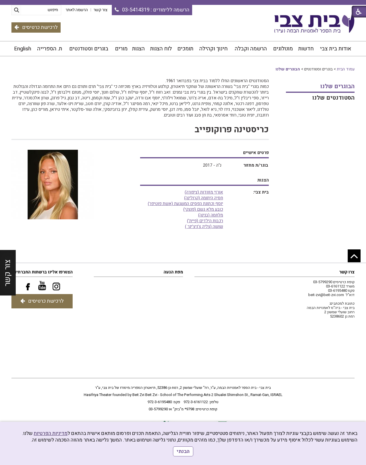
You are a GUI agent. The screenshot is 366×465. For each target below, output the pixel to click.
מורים (121, 49)
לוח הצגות (161, 49)
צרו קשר (347, 272)
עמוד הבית (346, 69)
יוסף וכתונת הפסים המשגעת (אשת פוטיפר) (185, 203)
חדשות (306, 49)
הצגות (138, 49)
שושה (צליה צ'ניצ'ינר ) (204, 226)
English (22, 49)
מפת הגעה (173, 272)
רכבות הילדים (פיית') (205, 221)
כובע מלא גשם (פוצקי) (203, 209)
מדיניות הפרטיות (50, 433)
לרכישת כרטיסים (40, 27)
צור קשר (7, 272)
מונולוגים (283, 49)
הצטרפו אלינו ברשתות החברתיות (42, 272)
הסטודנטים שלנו (333, 98)
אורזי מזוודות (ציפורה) (204, 192)
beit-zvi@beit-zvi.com (326, 294)
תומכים (185, 49)
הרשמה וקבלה (251, 49)
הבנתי (183, 451)
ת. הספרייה (49, 49)
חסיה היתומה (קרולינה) (203, 198)
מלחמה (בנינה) (210, 215)
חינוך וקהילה (213, 49)
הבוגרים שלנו (288, 69)
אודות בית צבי (335, 49)
